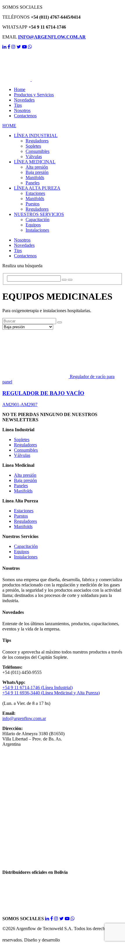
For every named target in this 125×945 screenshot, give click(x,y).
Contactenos (25, 115)
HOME (9, 125)
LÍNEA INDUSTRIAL (36, 135)
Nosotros (22, 110)
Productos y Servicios (34, 94)
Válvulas (34, 156)
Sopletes (33, 146)
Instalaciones (37, 230)
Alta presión (37, 167)
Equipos (33, 224)
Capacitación (37, 219)
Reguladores (37, 140)
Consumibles (37, 151)
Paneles (33, 182)
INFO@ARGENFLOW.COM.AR (52, 36)
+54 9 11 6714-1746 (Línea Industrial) (37, 687)
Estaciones (35, 193)
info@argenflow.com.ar (24, 718)
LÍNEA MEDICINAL (35, 161)
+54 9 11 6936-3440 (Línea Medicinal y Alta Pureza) (51, 692)
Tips (18, 105)
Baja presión (37, 172)
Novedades (24, 99)
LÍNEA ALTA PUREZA (37, 188)
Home (19, 89)
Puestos (33, 203)
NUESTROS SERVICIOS (39, 214)
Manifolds (35, 177)
